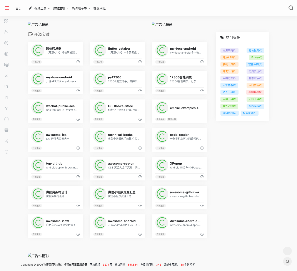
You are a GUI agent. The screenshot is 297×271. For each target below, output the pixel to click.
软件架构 (255, 64)
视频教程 (255, 92)
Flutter (256, 57)
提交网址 (99, 8)
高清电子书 (79, 8)
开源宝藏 (160, 62)
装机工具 (229, 64)
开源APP (36, 62)
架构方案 (230, 78)
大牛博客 (229, 85)
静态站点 (255, 78)
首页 (18, 8)
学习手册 (160, 119)
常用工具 (229, 99)
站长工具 (229, 92)
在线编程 (255, 106)
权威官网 (249, 113)
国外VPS (229, 106)
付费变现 (255, 71)
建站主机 (59, 8)
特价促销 (255, 50)
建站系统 (230, 113)
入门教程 (255, 85)
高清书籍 (229, 50)
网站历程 (2, 265)
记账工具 (255, 99)
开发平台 (229, 71)
